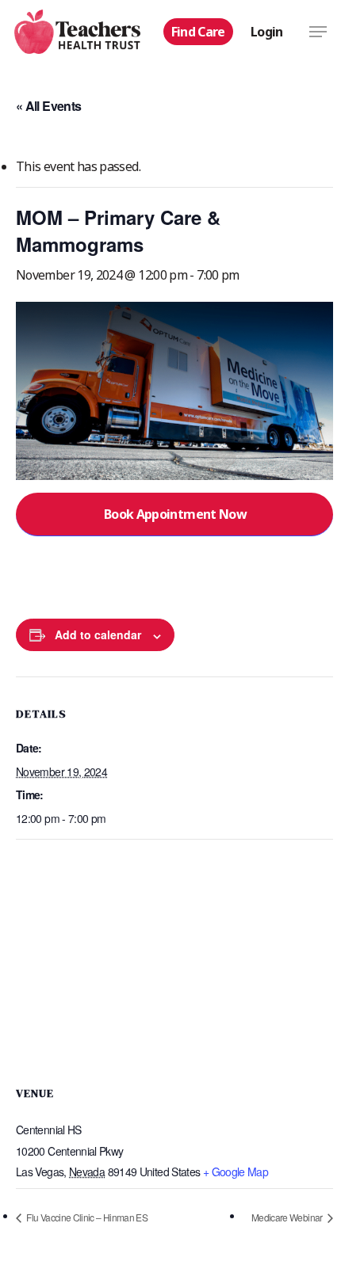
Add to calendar (98, 634)
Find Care (198, 31)
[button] (318, 32)
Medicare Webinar (287, 1217)
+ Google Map (235, 1171)
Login (267, 31)
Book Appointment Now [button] (175, 514)
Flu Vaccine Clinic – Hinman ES (86, 1217)
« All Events (48, 106)
